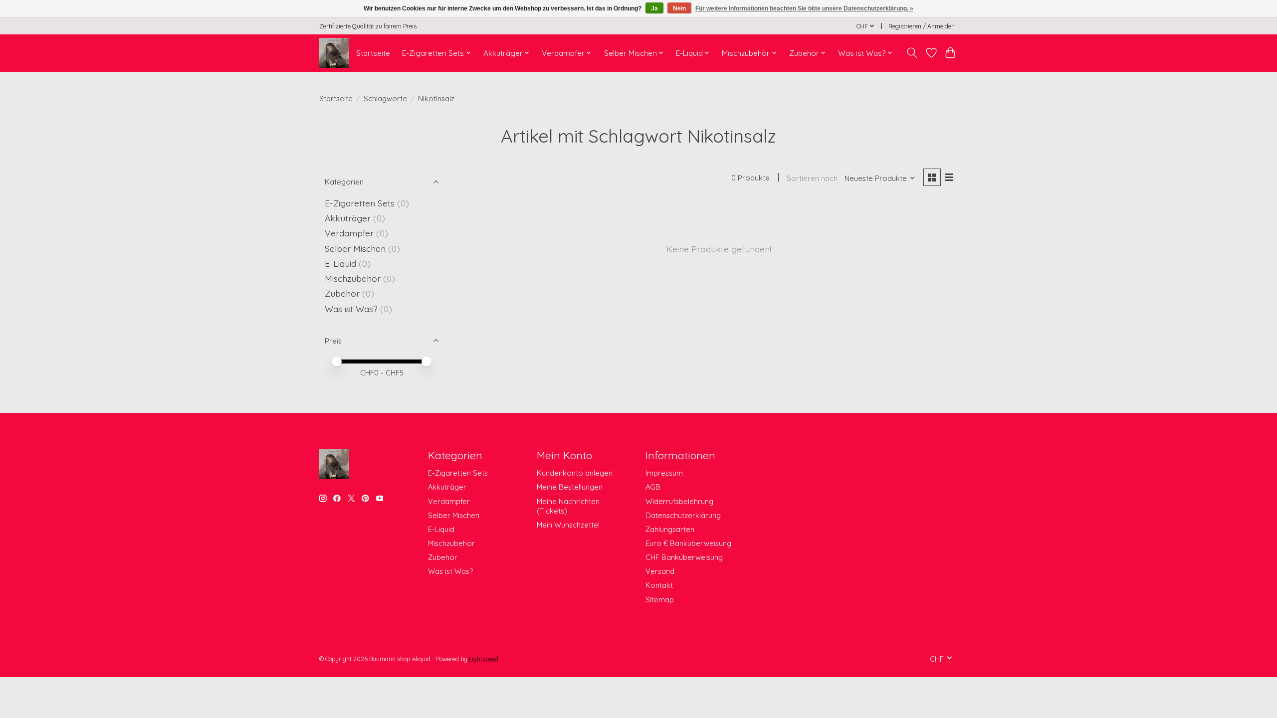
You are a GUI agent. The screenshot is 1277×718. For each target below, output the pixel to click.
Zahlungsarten (669, 529)
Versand (659, 571)
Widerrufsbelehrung (679, 501)
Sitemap (659, 599)
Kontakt (659, 585)
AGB (652, 487)
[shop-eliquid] (334, 53)
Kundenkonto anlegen (575, 473)
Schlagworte (385, 98)
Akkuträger (348, 217)
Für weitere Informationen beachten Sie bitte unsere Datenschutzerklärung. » (804, 8)
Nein (679, 8)
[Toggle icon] (912, 53)
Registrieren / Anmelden (921, 26)
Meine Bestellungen (570, 487)
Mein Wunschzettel (568, 525)
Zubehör (342, 293)
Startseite (373, 53)
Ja (654, 8)
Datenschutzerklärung (683, 515)
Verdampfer (349, 232)
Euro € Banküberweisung (688, 543)
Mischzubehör (353, 278)
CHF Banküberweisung (684, 557)
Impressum (664, 473)
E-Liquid (340, 263)
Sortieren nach (812, 178)
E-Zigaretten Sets (360, 202)
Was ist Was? (351, 308)
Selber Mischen (355, 248)
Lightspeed (483, 659)
